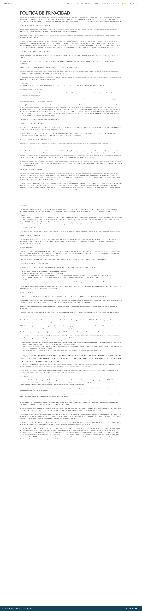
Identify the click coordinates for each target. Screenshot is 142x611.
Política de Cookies (27, 608)
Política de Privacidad (16, 608)
